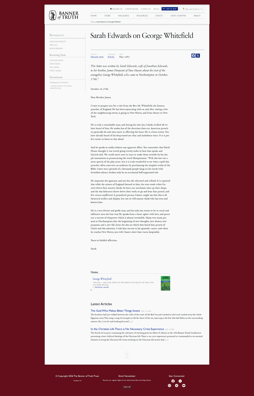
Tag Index (54, 67)
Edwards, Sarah (97, 56)
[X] (198, 56)
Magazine (123, 15)
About (197, 15)
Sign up (127, 387)
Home (93, 22)
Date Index (55, 64)
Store (107, 15)
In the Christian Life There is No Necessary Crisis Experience (127, 329)
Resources (142, 15)
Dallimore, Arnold (102, 287)
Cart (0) (171, 9)
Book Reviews (56, 48)
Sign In (156, 9)
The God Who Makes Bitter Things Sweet (115, 310)
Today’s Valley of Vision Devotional (61, 87)
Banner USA (118, 9)
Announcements (58, 41)
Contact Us (146, 9)
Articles (111, 56)
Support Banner (131, 9)
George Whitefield (102, 279)
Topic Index (55, 71)
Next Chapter (178, 15)
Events (159, 15)
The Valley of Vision (59, 82)
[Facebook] (193, 56)
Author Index (56, 60)
